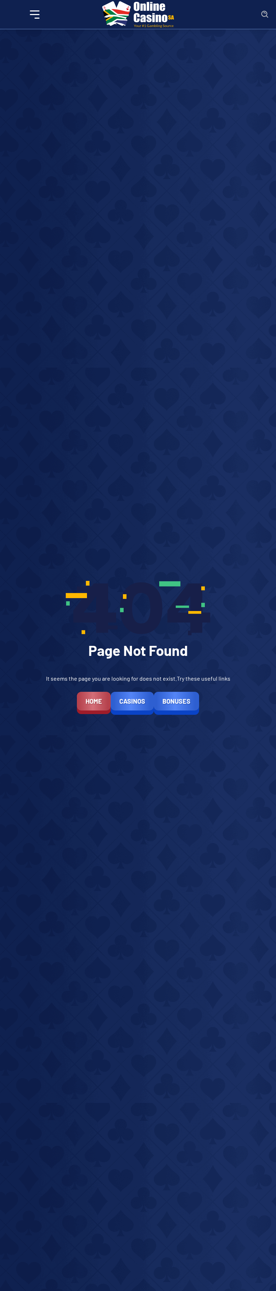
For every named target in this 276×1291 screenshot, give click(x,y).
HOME (94, 701)
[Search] (265, 14)
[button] (34, 14)
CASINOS (132, 701)
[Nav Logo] (138, 14)
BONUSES (176, 701)
